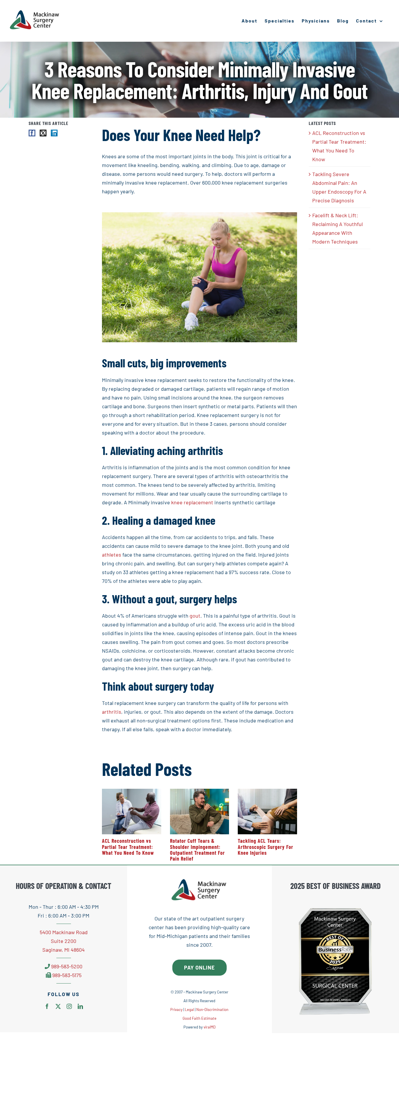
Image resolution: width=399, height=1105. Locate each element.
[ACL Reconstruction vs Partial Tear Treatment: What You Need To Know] (131, 792)
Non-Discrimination (212, 1009)
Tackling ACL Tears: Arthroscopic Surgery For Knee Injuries (265, 847)
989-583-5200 (66, 966)
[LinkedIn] (54, 133)
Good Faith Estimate (199, 1018)
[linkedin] (80, 1006)
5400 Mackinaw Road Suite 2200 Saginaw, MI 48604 (64, 941)
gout (195, 615)
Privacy (176, 1009)
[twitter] (58, 1006)
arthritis (111, 711)
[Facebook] (32, 133)
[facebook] (47, 1006)
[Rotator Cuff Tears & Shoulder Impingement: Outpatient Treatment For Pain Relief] (199, 792)
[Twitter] (43, 133)
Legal (189, 1009)
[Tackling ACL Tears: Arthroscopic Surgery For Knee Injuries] (267, 792)
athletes (111, 554)
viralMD (210, 1027)
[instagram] (69, 1006)
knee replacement (192, 502)
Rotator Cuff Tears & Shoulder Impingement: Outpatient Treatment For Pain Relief (197, 850)
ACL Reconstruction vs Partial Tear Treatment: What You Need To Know (128, 847)
